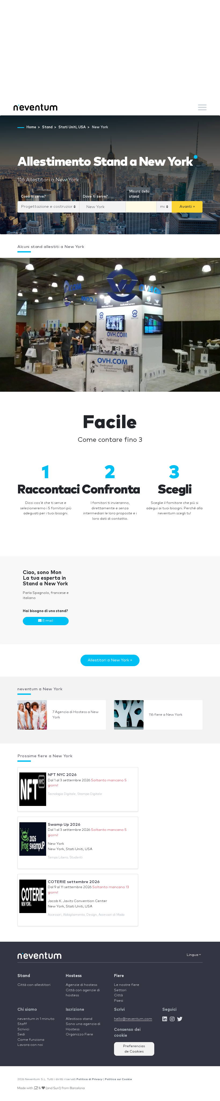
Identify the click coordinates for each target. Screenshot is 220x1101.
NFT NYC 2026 (62, 775)
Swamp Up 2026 (64, 825)
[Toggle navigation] (202, 107)
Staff (22, 1024)
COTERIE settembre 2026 (74, 882)
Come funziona (30, 1040)
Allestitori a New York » (110, 660)
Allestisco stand (79, 1019)
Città (118, 995)
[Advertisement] (110, 58)
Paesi (118, 1000)
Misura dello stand (139, 194)
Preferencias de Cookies (134, 1049)
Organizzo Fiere (79, 1034)
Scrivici (23, 1029)
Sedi (21, 1034)
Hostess (74, 976)
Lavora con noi (30, 1045)
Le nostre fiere (126, 985)
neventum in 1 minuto (35, 1019)
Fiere (119, 976)
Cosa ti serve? (33, 196)
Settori (120, 990)
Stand (23, 976)
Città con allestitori (33, 985)
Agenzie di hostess (81, 985)
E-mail (47, 621)
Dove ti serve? (95, 196)
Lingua (193, 955)
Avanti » (187, 207)
